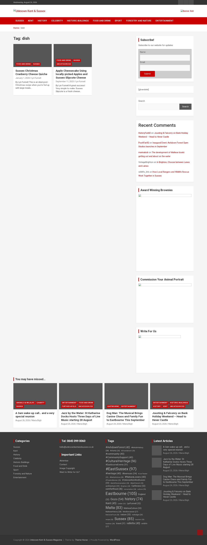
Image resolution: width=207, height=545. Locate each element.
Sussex (19, 20)
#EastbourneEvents (117, 464)
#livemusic (129, 473)
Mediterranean (130, 512)
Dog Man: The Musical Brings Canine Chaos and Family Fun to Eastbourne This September (126, 416)
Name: (143, 52)
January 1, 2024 (22, 78)
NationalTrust (112, 515)
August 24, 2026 (114, 424)
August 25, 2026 (68, 424)
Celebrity (57, 20)
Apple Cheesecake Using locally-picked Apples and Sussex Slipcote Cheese (71, 74)
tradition (110, 524)
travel (120, 523)
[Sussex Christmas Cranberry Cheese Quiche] (32, 55)
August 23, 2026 (159, 424)
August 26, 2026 (22, 420)
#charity (115, 451)
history (134, 499)
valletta (133, 523)
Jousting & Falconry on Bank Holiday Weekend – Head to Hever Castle (170, 416)
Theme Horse (81, 540)
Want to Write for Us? (70, 472)
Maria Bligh (37, 420)
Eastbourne (113, 406)
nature (126, 514)
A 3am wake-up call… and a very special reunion (176, 448)
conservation (130, 489)
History (42, 20)
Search (141, 101)
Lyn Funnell (36, 78)
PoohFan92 (143, 142)
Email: (142, 62)
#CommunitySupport (119, 457)
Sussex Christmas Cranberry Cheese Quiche (31, 72)
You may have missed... (30, 379)
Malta (114, 508)
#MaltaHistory (116, 477)
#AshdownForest (118, 447)
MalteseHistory (114, 512)
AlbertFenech (136, 483)
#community (115, 453)
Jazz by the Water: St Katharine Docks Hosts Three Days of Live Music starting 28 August (80, 416)
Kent (31, 20)
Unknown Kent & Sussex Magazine (46, 540)
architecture (113, 486)
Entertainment (164, 20)
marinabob (143, 152)
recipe (109, 519)
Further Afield (69, 406)
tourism (139, 519)
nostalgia (137, 515)
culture (141, 489)
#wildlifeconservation (120, 483)
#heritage (113, 473)
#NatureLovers (135, 476)
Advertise (64, 460)
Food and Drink (102, 20)
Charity (40, 403)
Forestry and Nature (138, 20)
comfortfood (114, 489)
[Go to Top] (200, 532)
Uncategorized (64, 64)
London (122, 504)
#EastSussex (121, 469)
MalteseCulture (133, 508)
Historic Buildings (78, 20)
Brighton (125, 486)
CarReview (138, 486)
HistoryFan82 (144, 133)
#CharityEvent (128, 451)
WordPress (115, 540)
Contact (63, 464)
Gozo (117, 499)
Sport (118, 20)
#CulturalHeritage (121, 461)
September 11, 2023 (65, 81)
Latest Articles (163, 441)
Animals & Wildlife (25, 403)
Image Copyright (67, 468)
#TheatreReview (113, 480)
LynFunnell (134, 503)
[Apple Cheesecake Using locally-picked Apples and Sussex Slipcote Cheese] (73, 55)
